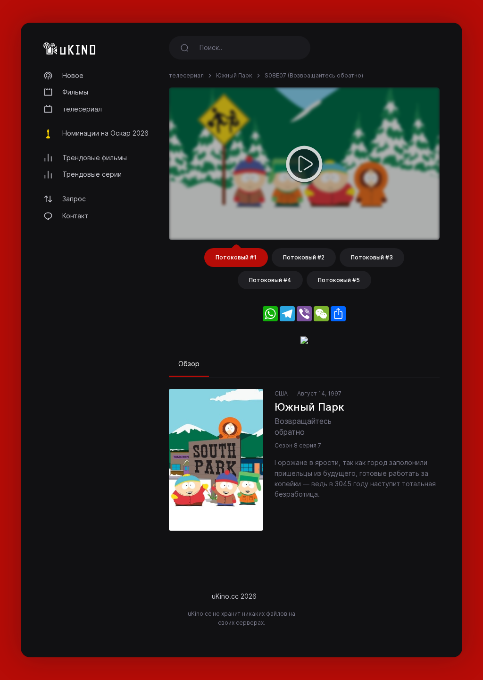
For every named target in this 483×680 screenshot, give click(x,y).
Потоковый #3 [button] (372, 257)
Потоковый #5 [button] (339, 280)
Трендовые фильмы (94, 158)
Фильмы (75, 92)
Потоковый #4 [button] (270, 280)
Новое (72, 75)
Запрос (74, 199)
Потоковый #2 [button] (304, 257)
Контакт (75, 216)
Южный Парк (234, 75)
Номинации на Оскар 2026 (105, 133)
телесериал (82, 109)
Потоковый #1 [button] (236, 257)
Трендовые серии (92, 174)
